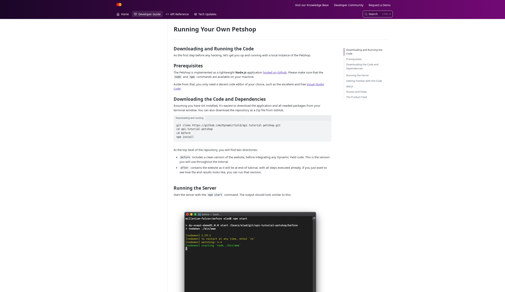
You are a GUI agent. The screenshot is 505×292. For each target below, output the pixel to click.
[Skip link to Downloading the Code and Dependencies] (171, 99)
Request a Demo (379, 5)
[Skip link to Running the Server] (171, 188)
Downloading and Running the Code (364, 52)
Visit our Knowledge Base (312, 5)
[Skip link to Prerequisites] (171, 66)
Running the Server (357, 75)
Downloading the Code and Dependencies (362, 66)
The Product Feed (356, 97)
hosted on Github (275, 72)
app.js (349, 86)
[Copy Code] (327, 124)
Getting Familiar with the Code (364, 81)
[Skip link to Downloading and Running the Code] (171, 49)
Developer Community (348, 5)
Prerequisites (354, 59)
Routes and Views (356, 91)
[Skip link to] (177, 180)
